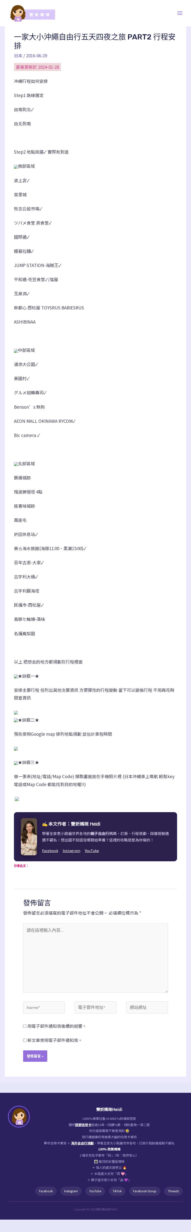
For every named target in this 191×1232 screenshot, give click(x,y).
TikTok (117, 1191)
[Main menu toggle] (180, 13)
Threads (173, 1191)
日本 (18, 55)
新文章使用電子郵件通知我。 (54, 1040)
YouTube (92, 850)
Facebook (50, 850)
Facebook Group (144, 1191)
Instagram (71, 850)
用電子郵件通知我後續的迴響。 (57, 1026)
